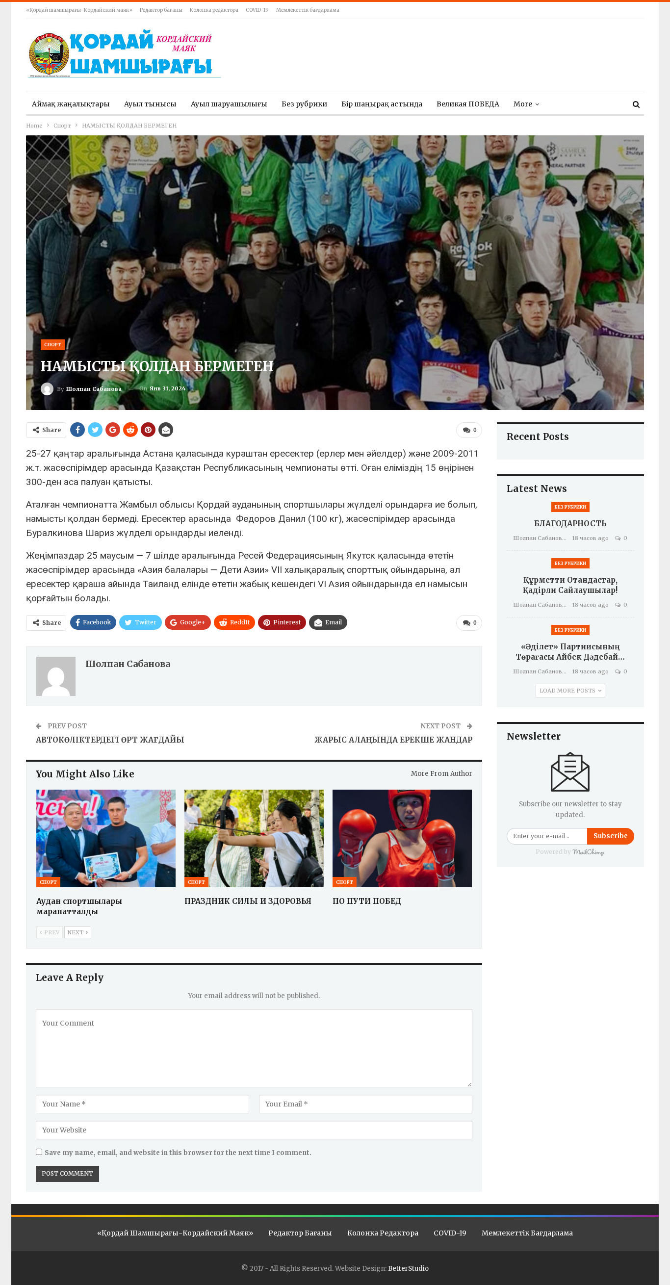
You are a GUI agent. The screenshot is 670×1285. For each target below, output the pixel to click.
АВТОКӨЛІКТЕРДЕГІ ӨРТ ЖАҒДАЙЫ (110, 740)
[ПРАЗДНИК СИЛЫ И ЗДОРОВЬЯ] (254, 838)
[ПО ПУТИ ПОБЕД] (402, 838)
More (523, 104)
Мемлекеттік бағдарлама (307, 10)
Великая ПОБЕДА (468, 104)
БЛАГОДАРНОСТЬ (570, 523)
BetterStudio (408, 1268)
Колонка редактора (214, 10)
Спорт (52, 344)
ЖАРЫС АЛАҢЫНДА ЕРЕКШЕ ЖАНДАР (393, 740)
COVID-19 (257, 10)
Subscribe (610, 836)
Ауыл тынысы (150, 104)
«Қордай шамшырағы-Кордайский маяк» (79, 10)
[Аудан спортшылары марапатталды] (106, 838)
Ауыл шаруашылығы (229, 104)
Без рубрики (304, 104)
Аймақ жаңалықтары (71, 104)
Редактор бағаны (161, 10)
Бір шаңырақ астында (381, 104)
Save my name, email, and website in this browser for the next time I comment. (178, 1153)
